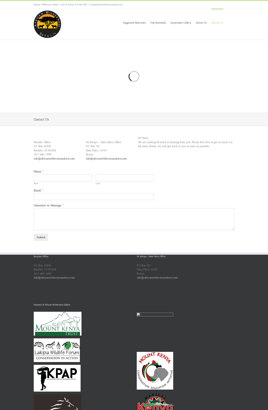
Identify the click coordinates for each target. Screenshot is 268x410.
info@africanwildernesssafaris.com (106, 4)
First (36, 183)
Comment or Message (49, 205)
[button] (229, 22)
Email (38, 190)
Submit (41, 237)
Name (39, 171)
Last (98, 183)
